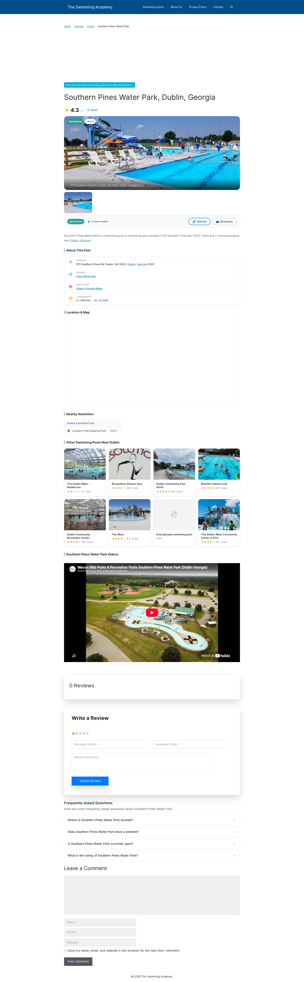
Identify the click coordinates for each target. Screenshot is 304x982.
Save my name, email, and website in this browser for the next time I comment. (124, 950)
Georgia (78, 26)
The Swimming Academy (90, 7)
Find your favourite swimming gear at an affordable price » (99, 84)
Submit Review (90, 781)
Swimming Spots (153, 7)
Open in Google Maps (89, 288)
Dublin (90, 26)
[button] (231, 7)
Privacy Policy (198, 7)
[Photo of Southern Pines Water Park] (152, 153)
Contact (218, 7)
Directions (226, 221)
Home (67, 26)
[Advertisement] (152, 56)
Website (202, 221)
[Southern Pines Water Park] (78, 202)
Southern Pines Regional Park (89, 430)
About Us (176, 7)
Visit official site (86, 276)
